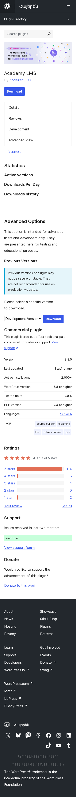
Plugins (45, 626)
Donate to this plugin (20, 585)
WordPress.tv (16, 670)
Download (14, 91)
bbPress (12, 698)
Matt (10, 691)
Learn (8, 647)
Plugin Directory (15, 19)
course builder (46, 423)
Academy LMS (20, 73)
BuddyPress (15, 706)
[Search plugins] (49, 34)
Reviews (15, 118)
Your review (13, 506)
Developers (13, 662)
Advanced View (21, 140)
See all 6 (66, 414)
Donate (48, 662)
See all (67, 506)
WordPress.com (18, 684)
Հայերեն (21, 725)
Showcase (48, 611)
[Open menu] (69, 6)
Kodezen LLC (20, 80)
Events (45, 655)
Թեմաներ (48, 619)
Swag (46, 670)
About (9, 611)
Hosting (10, 626)
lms (37, 432)
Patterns (46, 634)
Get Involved (50, 647)
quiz (67, 432)
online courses (52, 432)
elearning (64, 423)
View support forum (19, 547)
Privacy (10, 634)
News (8, 619)
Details (14, 107)
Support (14, 151)
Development (19, 129)
